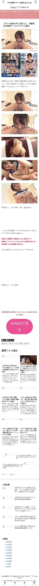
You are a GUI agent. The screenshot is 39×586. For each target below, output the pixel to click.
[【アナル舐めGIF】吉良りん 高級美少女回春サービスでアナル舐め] (24, 416)
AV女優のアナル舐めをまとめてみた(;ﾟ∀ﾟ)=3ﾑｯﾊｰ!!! (19, 5)
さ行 (9, 547)
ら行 (8, 564)
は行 (9, 555)
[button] (35, 323)
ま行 (9, 558)
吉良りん (11, 340)
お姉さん (6, 343)
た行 (9, 550)
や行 (9, 561)
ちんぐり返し (14, 343)
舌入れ (28, 343)
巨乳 (22, 343)
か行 (5, 340)
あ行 (9, 542)
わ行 (8, 566)
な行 (9, 553)
